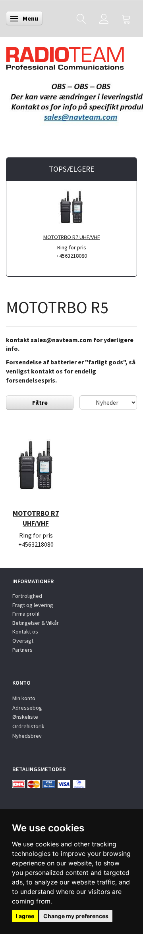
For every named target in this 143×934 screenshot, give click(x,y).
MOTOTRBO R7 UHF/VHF (71, 237)
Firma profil (25, 613)
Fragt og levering (32, 605)
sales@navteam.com (61, 340)
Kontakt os (25, 631)
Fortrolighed (27, 595)
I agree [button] (25, 916)
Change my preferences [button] (75, 916)
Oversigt (22, 640)
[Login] (104, 18)
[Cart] (126, 18)
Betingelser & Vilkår (35, 622)
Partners (22, 649)
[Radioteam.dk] (65, 56)
